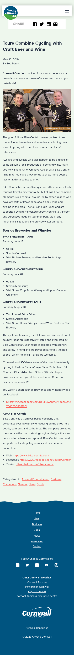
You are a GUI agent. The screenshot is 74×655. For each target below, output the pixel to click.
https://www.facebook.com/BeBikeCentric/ (45, 460)
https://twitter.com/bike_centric (35, 464)
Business (56, 479)
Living (37, 518)
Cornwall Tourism (37, 582)
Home (37, 512)
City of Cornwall (37, 591)
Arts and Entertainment (35, 479)
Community (10, 484)
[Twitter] (42, 24)
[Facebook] (35, 24)
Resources (37, 541)
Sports (40, 484)
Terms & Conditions (37, 628)
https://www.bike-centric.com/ (31, 455)
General (22, 484)
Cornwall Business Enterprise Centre (37, 596)
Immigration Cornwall (37, 586)
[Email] (55, 24)
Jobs (37, 529)
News (32, 484)
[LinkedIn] (48, 24)
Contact (37, 546)
